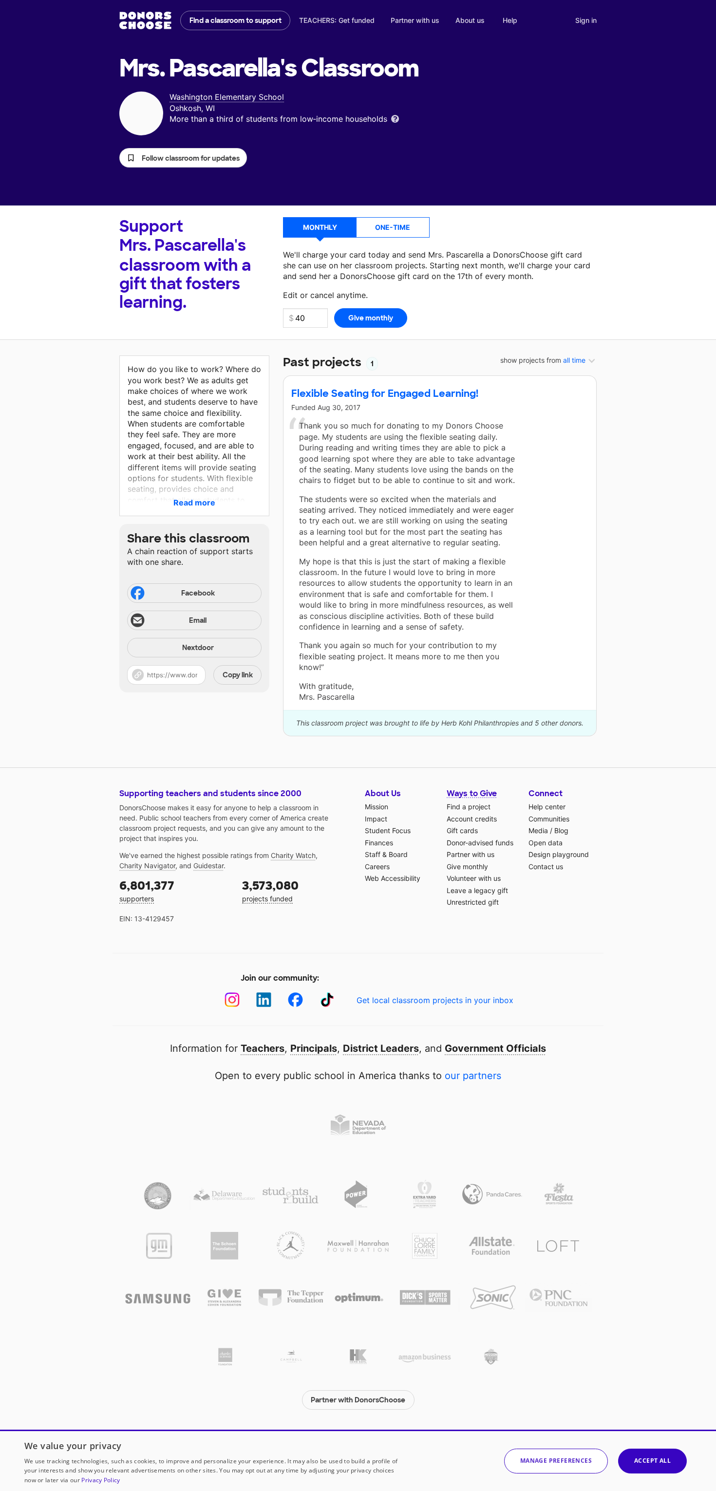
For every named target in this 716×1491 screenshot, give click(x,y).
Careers (377, 866)
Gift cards (462, 830)
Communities (548, 819)
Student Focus (388, 830)
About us (470, 20)
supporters (146, 890)
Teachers (262, 1048)
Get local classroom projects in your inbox (435, 1000)
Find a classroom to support (235, 20)
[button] (183, 158)
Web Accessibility (392, 878)
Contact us (545, 866)
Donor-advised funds (480, 843)
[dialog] (358, 1460)
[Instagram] (232, 1000)
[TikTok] (327, 1000)
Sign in (586, 20)
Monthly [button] (320, 227)
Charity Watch (293, 855)
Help (510, 20)
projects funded (270, 890)
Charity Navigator (147, 865)
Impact (376, 819)
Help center (546, 806)
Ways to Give (472, 793)
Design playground (558, 854)
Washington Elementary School (227, 97)
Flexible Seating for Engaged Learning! (384, 393)
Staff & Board (386, 854)
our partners (473, 1075)
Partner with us (415, 20)
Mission (376, 806)
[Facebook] (295, 1000)
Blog (561, 830)
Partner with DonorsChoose (358, 1400)
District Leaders (381, 1048)
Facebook (198, 593)
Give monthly (467, 866)
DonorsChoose (145, 20)
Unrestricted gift (473, 902)
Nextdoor (198, 647)
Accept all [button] (652, 1460)
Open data (545, 843)
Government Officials (495, 1048)
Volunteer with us (474, 878)
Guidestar (208, 865)
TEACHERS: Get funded (337, 20)
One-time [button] (392, 227)
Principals (313, 1048)
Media (538, 830)
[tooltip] (395, 118)
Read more (194, 502)
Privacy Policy (100, 1480)
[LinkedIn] (264, 1000)
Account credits (472, 819)
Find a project (468, 806)
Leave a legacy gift (477, 890)
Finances (379, 843)
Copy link (238, 675)
